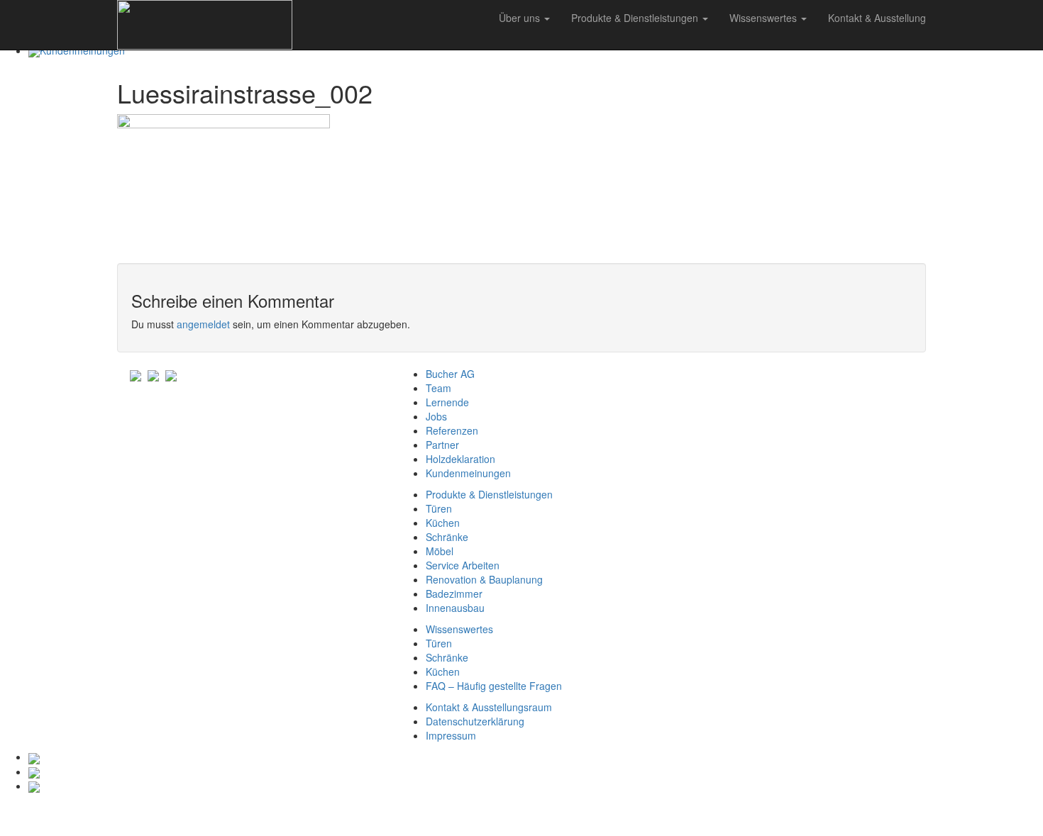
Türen (439, 508)
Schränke (447, 537)
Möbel (439, 551)
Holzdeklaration (460, 459)
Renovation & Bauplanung (484, 579)
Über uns (521, 18)
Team (438, 388)
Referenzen (452, 430)
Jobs (436, 416)
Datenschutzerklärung (475, 721)
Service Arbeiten (463, 565)
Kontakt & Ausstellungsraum (489, 707)
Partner (442, 444)
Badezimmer (454, 593)
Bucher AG (450, 374)
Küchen (443, 522)
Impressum (451, 735)
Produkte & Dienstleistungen (636, 18)
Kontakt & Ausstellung (877, 18)
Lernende (447, 402)
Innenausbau (455, 608)
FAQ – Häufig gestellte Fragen (494, 686)
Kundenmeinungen (468, 473)
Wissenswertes (764, 18)
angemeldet (203, 324)
